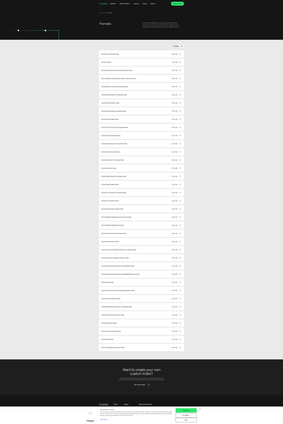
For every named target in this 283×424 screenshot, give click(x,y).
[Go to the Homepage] (103, 4)
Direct (115, 404)
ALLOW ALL (186, 410)
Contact (152, 3)
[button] (113, 3)
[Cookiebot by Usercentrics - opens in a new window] (90, 421)
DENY (186, 420)
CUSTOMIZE (185, 415)
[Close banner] (199, 408)
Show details (103, 419)
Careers (145, 3)
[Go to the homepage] (103, 404)
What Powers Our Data (145, 404)
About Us (136, 3)
